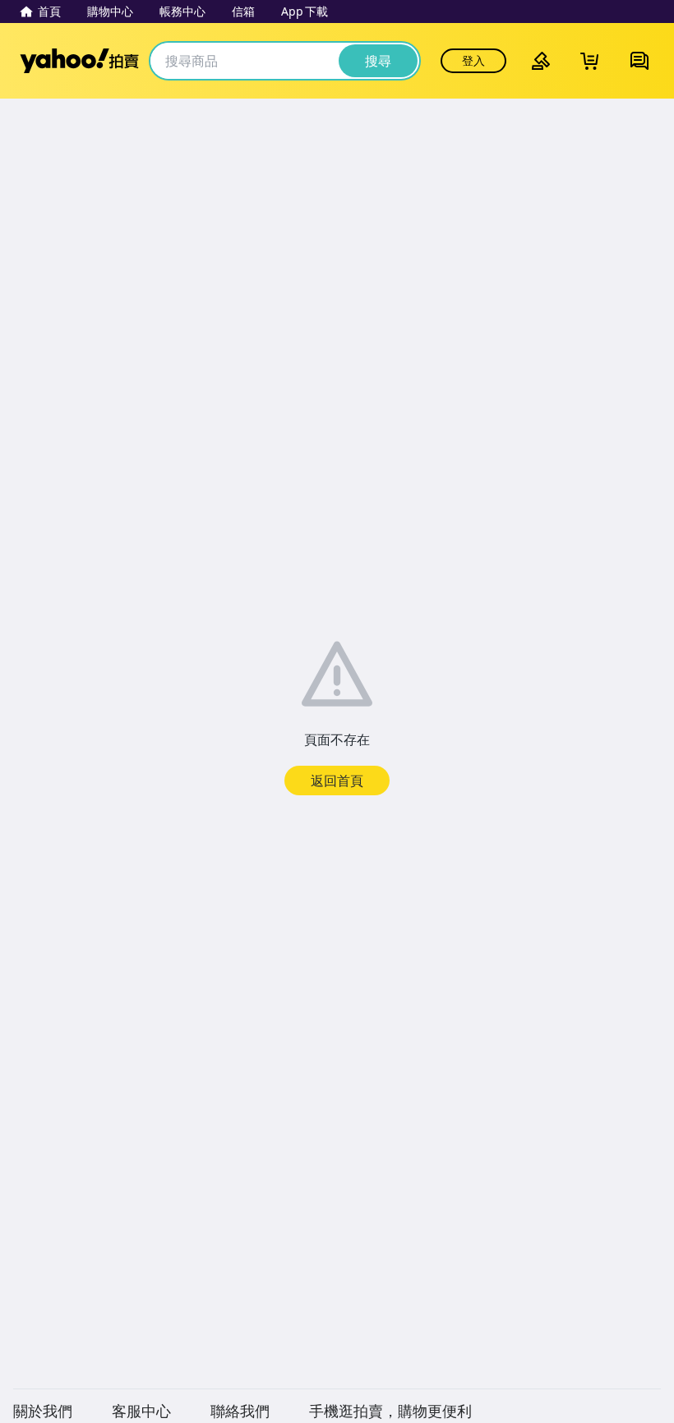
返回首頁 (337, 780)
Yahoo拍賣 (79, 61)
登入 (473, 60)
